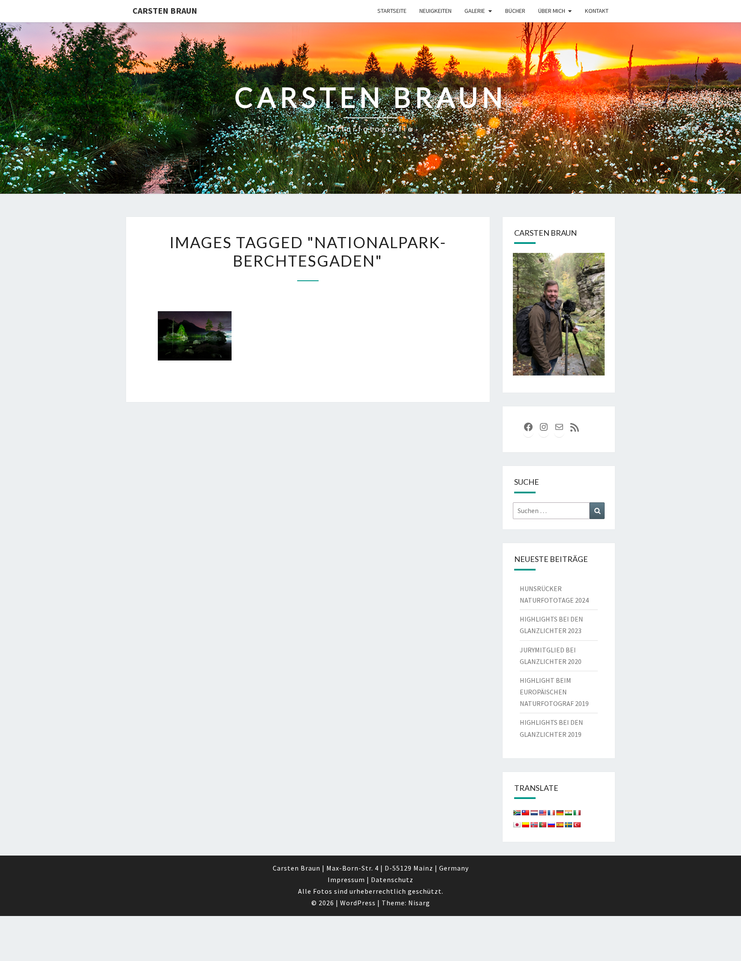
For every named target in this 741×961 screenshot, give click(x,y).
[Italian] (577, 812)
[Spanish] (559, 824)
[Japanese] (517, 824)
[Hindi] (568, 812)
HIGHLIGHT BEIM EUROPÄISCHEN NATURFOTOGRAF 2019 (554, 692)
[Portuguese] (542, 824)
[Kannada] (525, 824)
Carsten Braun (165, 10)
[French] (551, 812)
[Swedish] (568, 824)
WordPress (358, 902)
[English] (542, 812)
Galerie (474, 11)
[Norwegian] (534, 824)
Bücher (515, 11)
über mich (551, 11)
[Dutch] (534, 812)
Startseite (392, 11)
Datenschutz (392, 879)
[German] (559, 812)
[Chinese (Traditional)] (525, 812)
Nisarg (419, 902)
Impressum (346, 879)
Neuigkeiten (435, 11)
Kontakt (596, 11)
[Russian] (551, 824)
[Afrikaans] (517, 812)
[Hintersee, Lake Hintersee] (195, 335)
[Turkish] (577, 824)
